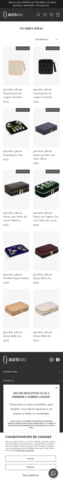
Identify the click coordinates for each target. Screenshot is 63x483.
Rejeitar (31, 467)
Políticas (8, 381)
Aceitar (30, 458)
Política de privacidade (25, 450)
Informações (10, 372)
